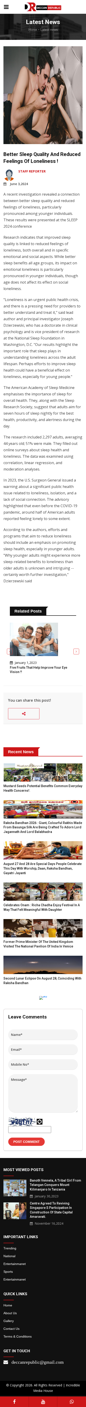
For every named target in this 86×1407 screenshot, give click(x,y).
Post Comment (26, 1142)
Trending (9, 1248)
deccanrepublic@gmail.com (37, 1362)
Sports (8, 1271)
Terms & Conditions (17, 1336)
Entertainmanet (14, 1264)
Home (32, 29)
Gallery (8, 1321)
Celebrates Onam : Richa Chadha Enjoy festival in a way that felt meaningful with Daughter (41, 907)
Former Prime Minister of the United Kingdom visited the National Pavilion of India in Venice (38, 944)
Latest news (49, 29)
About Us (10, 1313)
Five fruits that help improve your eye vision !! (38, 670)
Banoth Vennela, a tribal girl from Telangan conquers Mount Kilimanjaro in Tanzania (55, 1185)
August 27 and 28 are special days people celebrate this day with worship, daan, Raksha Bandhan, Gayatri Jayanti (42, 868)
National (9, 1256)
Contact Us (11, 1328)
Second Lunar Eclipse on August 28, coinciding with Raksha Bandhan (42, 981)
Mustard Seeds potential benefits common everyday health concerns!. (42, 788)
